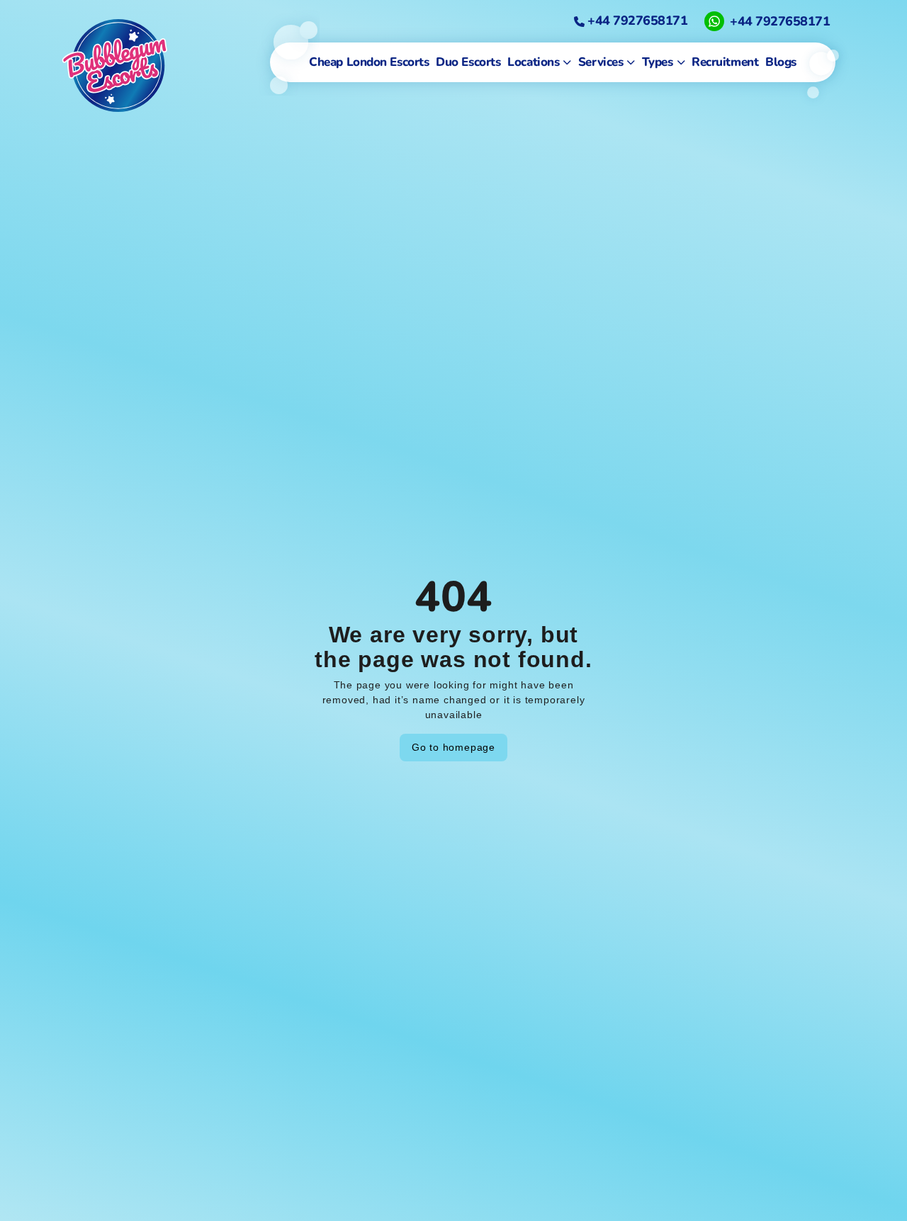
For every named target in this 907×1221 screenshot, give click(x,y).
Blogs (780, 61)
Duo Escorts (468, 61)
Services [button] (600, 61)
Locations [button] (533, 61)
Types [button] (657, 61)
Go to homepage (453, 747)
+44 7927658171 (636, 20)
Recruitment (725, 61)
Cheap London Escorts (369, 61)
